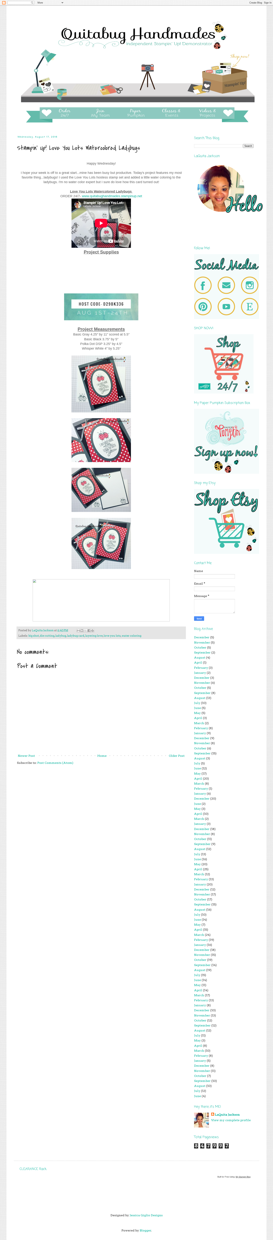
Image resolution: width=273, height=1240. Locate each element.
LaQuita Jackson (227, 1114)
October (200, 647)
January (200, 672)
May (197, 713)
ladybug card (75, 635)
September (202, 652)
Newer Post (26, 756)
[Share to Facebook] (89, 630)
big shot (33, 635)
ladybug (60, 635)
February (201, 667)
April (198, 662)
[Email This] (78, 630)
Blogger (145, 1230)
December (201, 637)
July (197, 703)
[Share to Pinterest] (92, 630)
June (197, 708)
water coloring (131, 635)
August (199, 657)
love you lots (112, 635)
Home (102, 756)
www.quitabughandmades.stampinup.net (112, 196)
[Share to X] (85, 630)
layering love (94, 635)
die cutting (47, 635)
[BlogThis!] (82, 630)
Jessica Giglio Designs (146, 1215)
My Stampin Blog (243, 1176)
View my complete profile (231, 1120)
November (202, 642)
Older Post (177, 756)
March (199, 723)
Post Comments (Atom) (55, 763)
